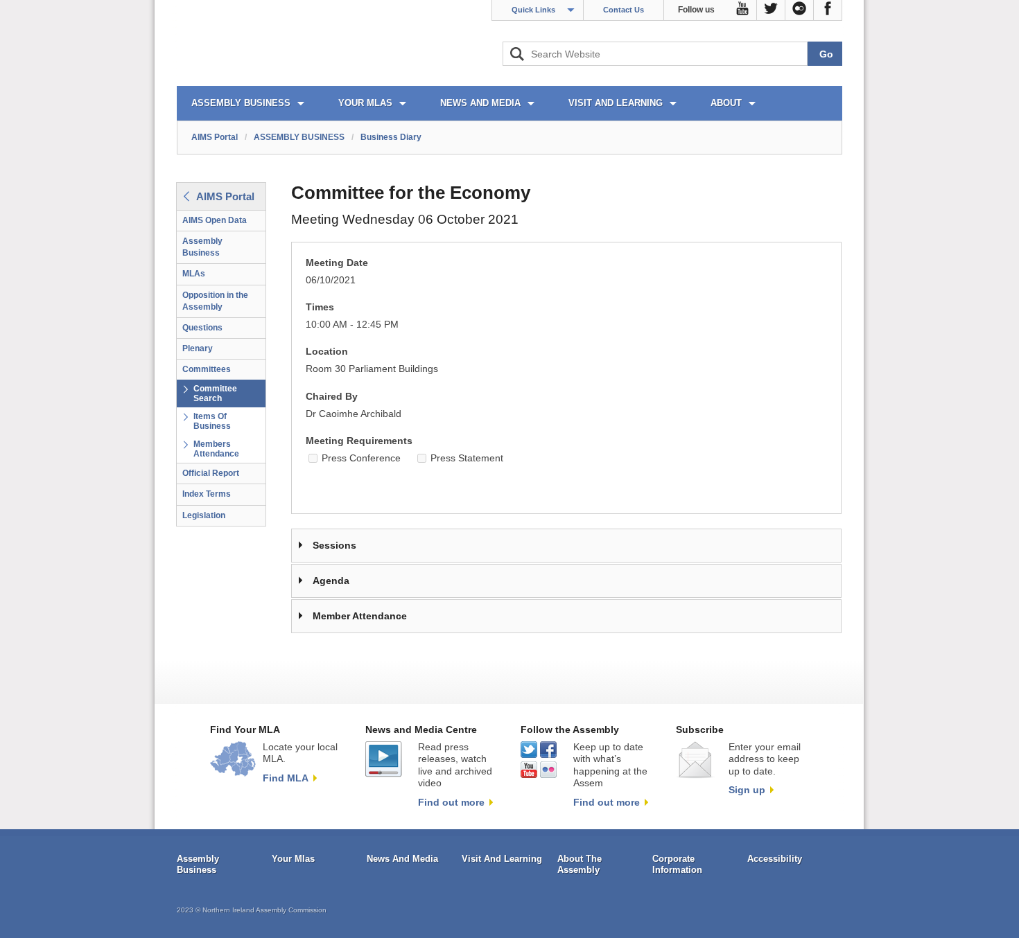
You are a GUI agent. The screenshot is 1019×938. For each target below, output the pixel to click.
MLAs (193, 273)
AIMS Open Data (214, 220)
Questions (202, 328)
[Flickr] (799, 10)
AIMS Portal (214, 137)
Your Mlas (293, 858)
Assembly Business (202, 247)
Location (327, 351)
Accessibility (774, 858)
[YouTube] (743, 10)
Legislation (203, 515)
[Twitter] (771, 10)
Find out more (451, 802)
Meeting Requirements (359, 441)
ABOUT (726, 103)
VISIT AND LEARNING (615, 103)
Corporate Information (677, 864)
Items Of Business (212, 421)
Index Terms (206, 494)
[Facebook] (828, 10)
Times (320, 307)
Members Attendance (216, 449)
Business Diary (390, 137)
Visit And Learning (502, 858)
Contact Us (623, 10)
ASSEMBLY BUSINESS (240, 103)
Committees (206, 369)
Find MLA (285, 778)
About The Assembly (579, 864)
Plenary (197, 348)
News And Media (402, 858)
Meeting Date (337, 263)
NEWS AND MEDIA (480, 103)
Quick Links (533, 10)
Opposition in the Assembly (215, 301)
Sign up (747, 789)
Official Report (210, 473)
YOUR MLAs (365, 103)
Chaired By (332, 396)
